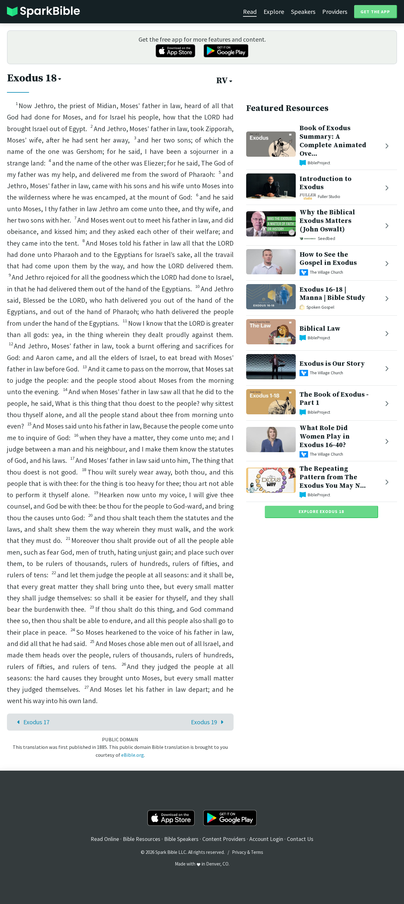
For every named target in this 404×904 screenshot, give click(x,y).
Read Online (105, 839)
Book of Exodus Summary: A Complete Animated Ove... (333, 141)
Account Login (266, 839)
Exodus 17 (36, 722)
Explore (274, 11)
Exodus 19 (204, 722)
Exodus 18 (32, 78)
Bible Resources (141, 839)
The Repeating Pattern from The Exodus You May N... (333, 477)
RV (222, 80)
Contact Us (300, 839)
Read (250, 11)
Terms (257, 852)
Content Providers (224, 839)
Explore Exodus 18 (321, 511)
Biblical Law (320, 328)
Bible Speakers (181, 839)
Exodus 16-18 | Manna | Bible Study (332, 293)
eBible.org (132, 755)
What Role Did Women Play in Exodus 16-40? (325, 436)
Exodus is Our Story (332, 363)
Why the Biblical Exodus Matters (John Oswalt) (327, 221)
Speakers (303, 11)
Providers (334, 11)
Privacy (239, 852)
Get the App (375, 12)
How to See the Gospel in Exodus (328, 258)
